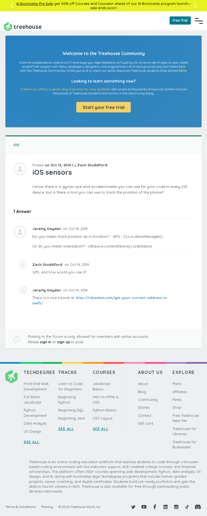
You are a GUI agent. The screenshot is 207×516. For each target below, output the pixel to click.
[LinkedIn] (165, 507)
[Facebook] (154, 507)
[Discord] (198, 507)
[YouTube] (144, 507)
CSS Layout (102, 418)
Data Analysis (35, 423)
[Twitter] (133, 507)
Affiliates (179, 392)
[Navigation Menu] (199, 21)
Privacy (47, 507)
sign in (45, 342)
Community (148, 399)
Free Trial (180, 20)
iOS (16, 145)
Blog (142, 392)
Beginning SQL (71, 410)
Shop (176, 407)
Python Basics (104, 410)
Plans (176, 383)
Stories (144, 407)
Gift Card (145, 423)
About (143, 383)
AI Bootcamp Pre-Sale (34, 3)
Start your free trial (104, 107)
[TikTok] (187, 507)
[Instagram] (176, 507)
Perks (176, 399)
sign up (63, 342)
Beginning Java (71, 418)
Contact (144, 415)
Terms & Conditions (20, 507)
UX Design (32, 431)
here (183, 70)
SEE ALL (32, 442)
